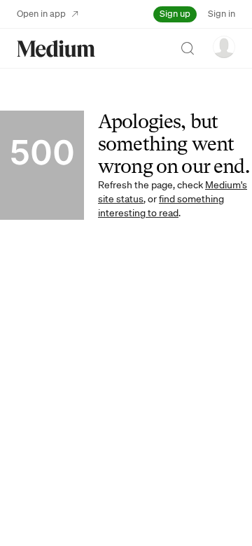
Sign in (221, 14)
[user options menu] (224, 47)
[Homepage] (56, 48)
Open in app (41, 14)
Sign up (175, 14)
